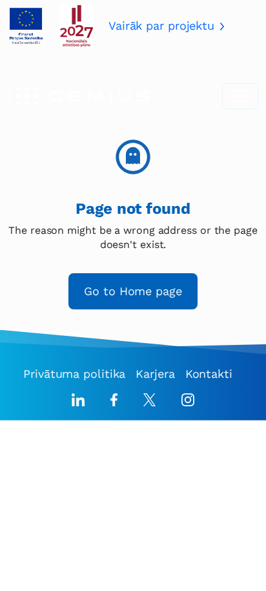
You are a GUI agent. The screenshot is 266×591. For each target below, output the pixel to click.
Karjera (155, 373)
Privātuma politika (74, 373)
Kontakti (208, 373)
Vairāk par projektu (161, 25)
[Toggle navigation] (240, 96)
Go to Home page (133, 291)
